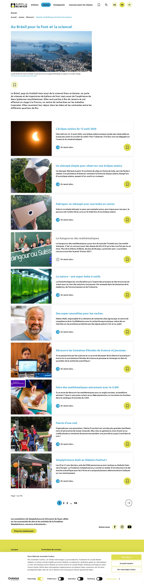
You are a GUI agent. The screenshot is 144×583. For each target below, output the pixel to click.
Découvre (30, 17)
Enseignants (59, 4)
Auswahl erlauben (126, 563)
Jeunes (46, 4)
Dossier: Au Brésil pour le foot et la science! (54, 17)
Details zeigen (111, 579)
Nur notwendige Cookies (126, 569)
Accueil (14, 17)
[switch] (61, 578)
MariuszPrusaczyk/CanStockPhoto (24, 76)
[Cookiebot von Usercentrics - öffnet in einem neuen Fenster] (13, 578)
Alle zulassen (126, 557)
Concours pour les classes (81, 4)
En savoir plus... (67, 147)
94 (75, 503)
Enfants (34, 4)
